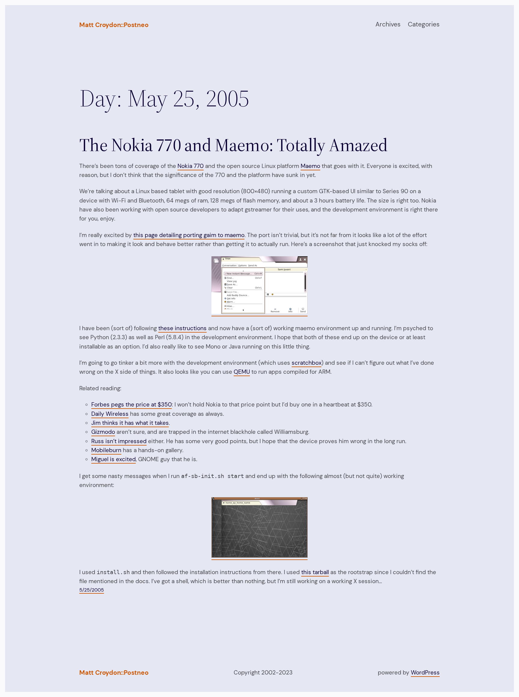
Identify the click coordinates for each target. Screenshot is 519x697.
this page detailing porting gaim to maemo (188, 235)
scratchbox (306, 363)
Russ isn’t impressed (119, 441)
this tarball (315, 572)
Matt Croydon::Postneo (114, 25)
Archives (388, 24)
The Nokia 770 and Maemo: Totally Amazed (233, 145)
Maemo (310, 166)
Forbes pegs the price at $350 (131, 404)
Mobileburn (106, 450)
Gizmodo (103, 432)
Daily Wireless (110, 414)
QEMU (242, 372)
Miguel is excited (113, 459)
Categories (424, 24)
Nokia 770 (191, 166)
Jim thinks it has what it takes (130, 423)
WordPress (425, 672)
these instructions (182, 328)
